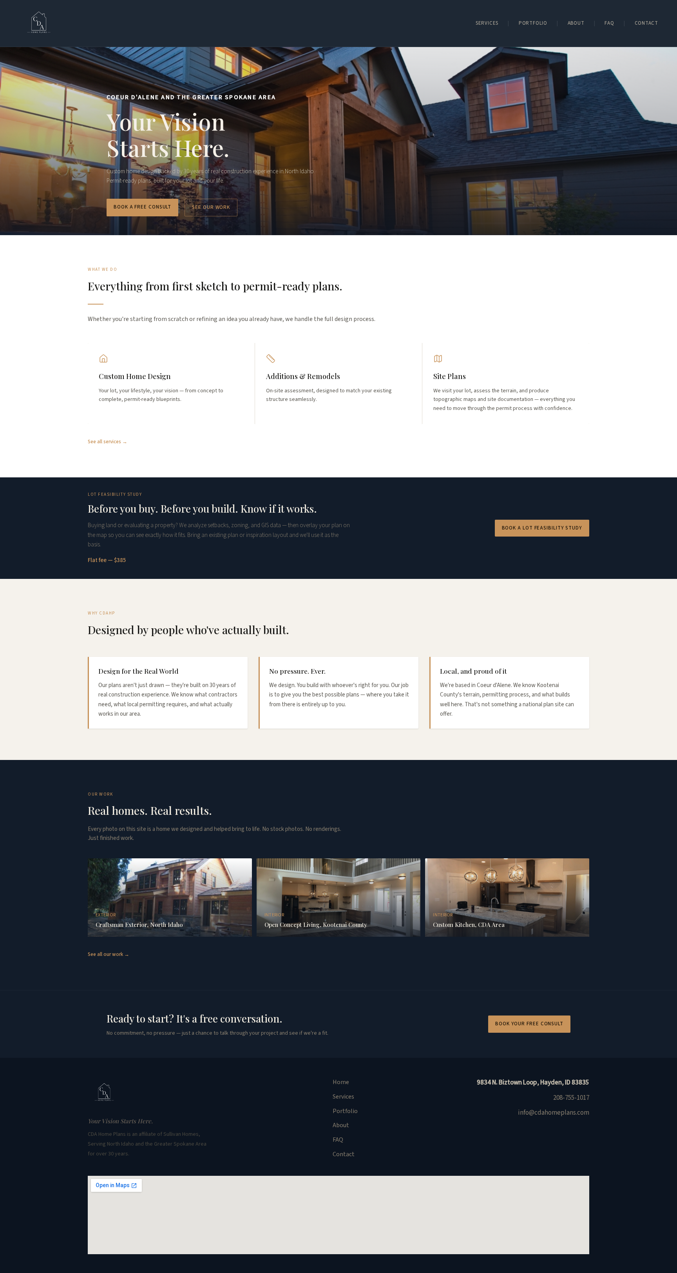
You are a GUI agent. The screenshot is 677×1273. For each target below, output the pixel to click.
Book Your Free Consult (529, 1023)
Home (341, 1082)
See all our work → (108, 954)
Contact (646, 23)
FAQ (609, 23)
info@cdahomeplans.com (553, 1112)
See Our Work (211, 207)
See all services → (107, 441)
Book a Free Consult (142, 206)
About (576, 23)
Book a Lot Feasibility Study (542, 527)
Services (487, 23)
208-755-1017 (571, 1098)
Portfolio (533, 23)
